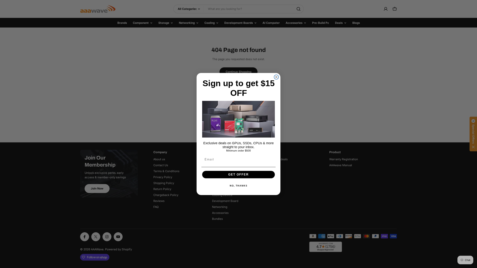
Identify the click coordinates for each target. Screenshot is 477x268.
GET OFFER (238, 174)
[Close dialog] (276, 77)
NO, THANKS (238, 185)
